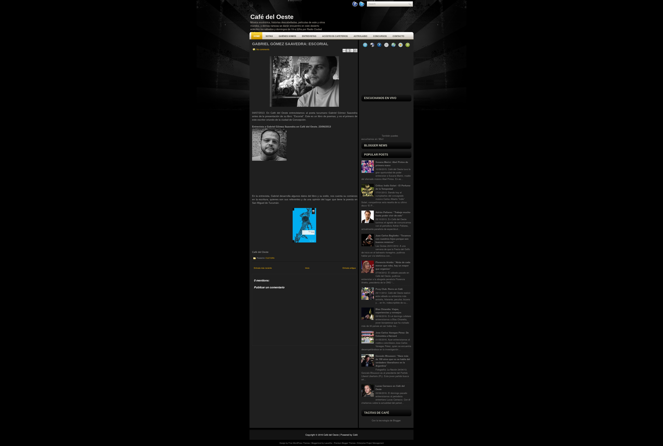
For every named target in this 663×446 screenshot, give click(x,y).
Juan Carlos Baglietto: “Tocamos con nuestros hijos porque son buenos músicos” (393, 239)
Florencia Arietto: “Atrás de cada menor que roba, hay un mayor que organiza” (393, 265)
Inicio (307, 267)
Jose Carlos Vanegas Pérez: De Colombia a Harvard (392, 334)
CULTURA (270, 258)
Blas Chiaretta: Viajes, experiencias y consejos (388, 311)
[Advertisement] (278, 367)
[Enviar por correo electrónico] (344, 50)
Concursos (380, 36)
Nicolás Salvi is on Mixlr (371, 136)
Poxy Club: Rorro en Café (389, 289)
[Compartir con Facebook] (355, 50)
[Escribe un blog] (348, 50)
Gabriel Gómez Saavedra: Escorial (290, 44)
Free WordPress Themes (299, 443)
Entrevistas (309, 36)
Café (355, 434)
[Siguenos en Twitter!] (362, 5)
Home (257, 36)
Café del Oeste (272, 16)
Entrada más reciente (263, 267)
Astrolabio (360, 36)
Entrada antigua (349, 267)
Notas (269, 36)
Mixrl (381, 139)
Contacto (398, 36)
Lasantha (328, 443)
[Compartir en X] (352, 50)
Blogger (396, 420)
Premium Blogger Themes (345, 443)
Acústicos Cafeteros (335, 36)
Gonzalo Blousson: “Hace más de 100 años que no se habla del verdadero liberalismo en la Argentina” (393, 360)
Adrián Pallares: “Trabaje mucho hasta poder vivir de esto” (393, 214)
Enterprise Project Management (370, 443)
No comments (262, 49)
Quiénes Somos (287, 36)
